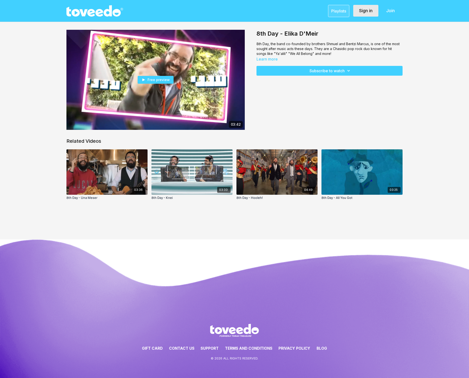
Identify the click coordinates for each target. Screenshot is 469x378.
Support (210, 348)
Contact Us (181, 348)
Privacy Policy (294, 348)
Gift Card (152, 348)
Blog (322, 348)
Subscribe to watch (327, 70)
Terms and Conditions (248, 348)
